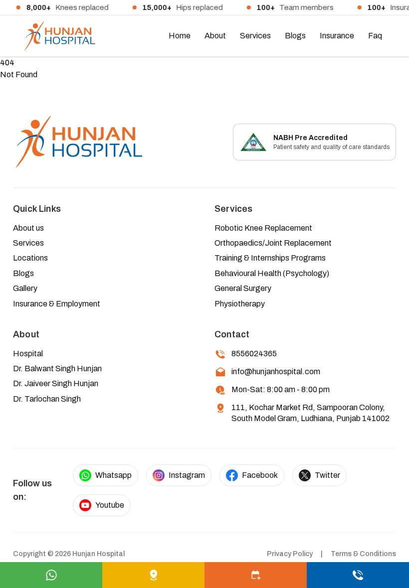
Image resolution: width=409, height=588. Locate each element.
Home (180, 35)
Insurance (337, 35)
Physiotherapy (239, 303)
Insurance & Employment (56, 303)
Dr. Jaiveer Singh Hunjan (55, 383)
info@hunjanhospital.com (275, 371)
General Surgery (242, 288)
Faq (375, 35)
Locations (30, 258)
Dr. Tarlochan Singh (47, 399)
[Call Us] (358, 575)
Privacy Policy (290, 554)
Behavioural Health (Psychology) (271, 273)
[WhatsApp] (51, 575)
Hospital (28, 353)
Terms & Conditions (363, 554)
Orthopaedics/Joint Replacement (273, 243)
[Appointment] (255, 575)
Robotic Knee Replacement (263, 228)
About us (28, 228)
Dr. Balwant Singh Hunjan (57, 368)
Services (255, 35)
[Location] (153, 575)
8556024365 (254, 353)
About (215, 35)
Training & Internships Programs (270, 258)
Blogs (295, 35)
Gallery (25, 288)
